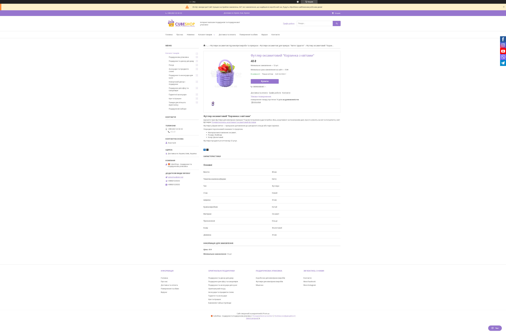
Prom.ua (266, 313)
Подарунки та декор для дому (181, 61)
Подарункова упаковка (179, 57)
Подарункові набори (177, 109)
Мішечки (259, 285)
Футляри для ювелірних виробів (269, 281)
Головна (169, 34)
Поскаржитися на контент (262, 316)
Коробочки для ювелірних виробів (270, 278)
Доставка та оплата (227, 34)
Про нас (179, 34)
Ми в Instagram (309, 285)
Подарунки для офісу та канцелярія (179, 89)
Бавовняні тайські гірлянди (219, 303)
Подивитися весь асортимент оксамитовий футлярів (234, 122)
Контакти (276, 34)
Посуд (171, 65)
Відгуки (265, 34)
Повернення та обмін (249, 34)
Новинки (190, 34)
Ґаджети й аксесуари (177, 94)
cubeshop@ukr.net (175, 177)
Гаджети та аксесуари (217, 296)
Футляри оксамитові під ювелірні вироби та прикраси (234, 46)
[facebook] (204, 150)
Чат (497, 328)
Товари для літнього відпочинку (177, 103)
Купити (265, 81)
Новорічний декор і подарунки (177, 83)
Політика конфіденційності (284, 316)
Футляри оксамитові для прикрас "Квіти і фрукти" (282, 46)
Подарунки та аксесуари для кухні (181, 76)
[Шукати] (337, 23)
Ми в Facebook (309, 281)
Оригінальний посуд (216, 288)
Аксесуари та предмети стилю (179, 70)
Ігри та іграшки (175, 98)
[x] (207, 150)
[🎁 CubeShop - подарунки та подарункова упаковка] (181, 27)
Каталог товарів (205, 34)
